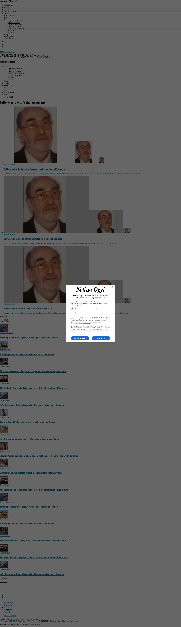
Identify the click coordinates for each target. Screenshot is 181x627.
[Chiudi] (112, 287)
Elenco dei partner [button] (87, 323)
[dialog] (90, 313)
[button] (90, 313)
